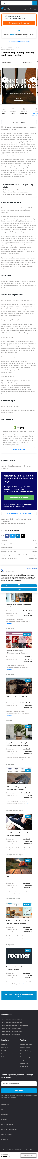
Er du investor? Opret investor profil (19, 513)
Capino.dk (4, 1139)
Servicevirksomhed (7, 1054)
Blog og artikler (6, 1134)
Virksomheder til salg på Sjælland (11, 1028)
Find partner (24, 1060)
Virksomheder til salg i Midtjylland (11, 1022)
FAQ (2, 1109)
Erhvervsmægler (25, 1054)
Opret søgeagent (7, 1124)
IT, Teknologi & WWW (6, 48)
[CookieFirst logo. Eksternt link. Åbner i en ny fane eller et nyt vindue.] (2, 570)
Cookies (4, 1119)
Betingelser (5, 1105)
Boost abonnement (26, 1044)
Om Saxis (4, 1114)
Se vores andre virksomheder (19, 42)
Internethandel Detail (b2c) (19, 48)
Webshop (28, 48)
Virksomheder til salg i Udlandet (10, 1034)
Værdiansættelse (25, 1048)
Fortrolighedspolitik (31, 568)
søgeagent (13, 34)
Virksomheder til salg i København (11, 1031)
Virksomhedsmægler (26, 1051)
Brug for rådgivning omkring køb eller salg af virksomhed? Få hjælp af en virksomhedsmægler (16, 521)
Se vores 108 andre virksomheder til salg (19, 995)
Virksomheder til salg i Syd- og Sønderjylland (14, 1025)
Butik (3, 1057)
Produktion (4, 1048)
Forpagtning (24, 1063)
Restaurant (4, 1060)
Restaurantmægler (25, 1057)
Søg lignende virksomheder (20, 23)
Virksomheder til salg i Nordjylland (11, 1019)
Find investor (24, 1066)
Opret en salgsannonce (9, 1129)
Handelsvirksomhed (7, 1051)
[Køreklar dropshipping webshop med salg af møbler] (19, 81)
